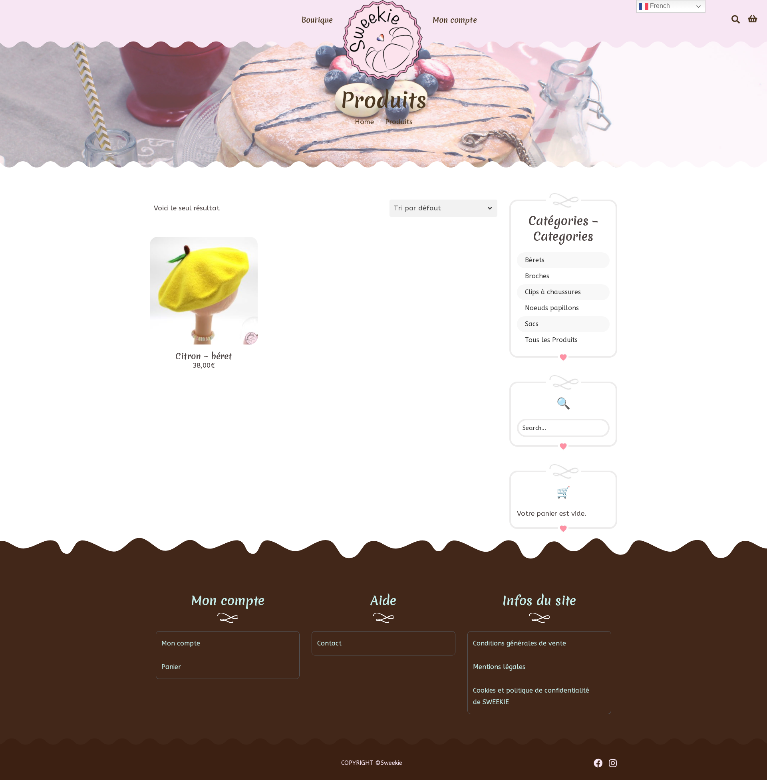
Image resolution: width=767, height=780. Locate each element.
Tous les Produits (551, 340)
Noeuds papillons (552, 308)
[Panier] (752, 19)
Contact (329, 643)
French (659, 5)
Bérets (534, 260)
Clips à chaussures (553, 292)
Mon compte (455, 20)
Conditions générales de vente (519, 643)
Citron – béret (203, 356)
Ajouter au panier (204, 335)
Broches (537, 276)
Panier (171, 667)
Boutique (317, 20)
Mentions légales (499, 667)
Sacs (531, 324)
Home (364, 122)
